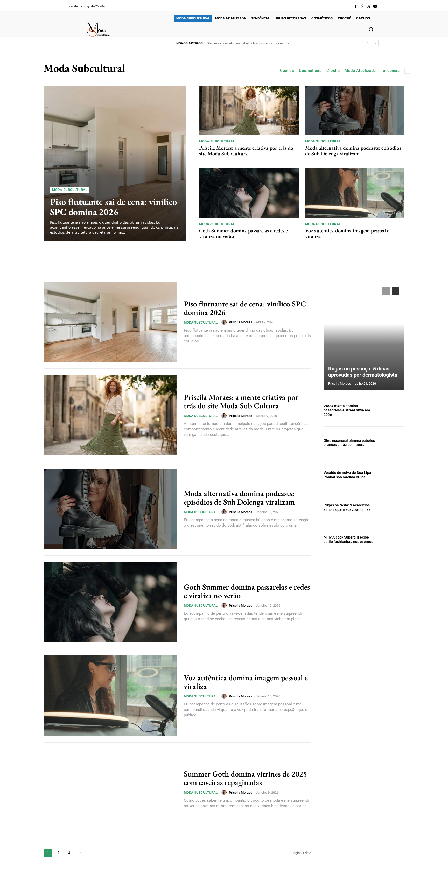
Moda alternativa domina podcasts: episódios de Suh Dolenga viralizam (353, 150)
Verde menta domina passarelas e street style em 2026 (347, 410)
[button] (371, 29)
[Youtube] (375, 6)
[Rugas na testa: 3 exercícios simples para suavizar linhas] (392, 507)
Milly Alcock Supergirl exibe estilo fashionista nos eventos (348, 539)
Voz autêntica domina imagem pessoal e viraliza (347, 233)
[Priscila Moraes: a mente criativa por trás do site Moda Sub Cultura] (249, 110)
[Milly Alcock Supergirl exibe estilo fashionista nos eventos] (392, 539)
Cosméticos (310, 70)
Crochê (333, 70)
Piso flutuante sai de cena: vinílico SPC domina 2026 (113, 207)
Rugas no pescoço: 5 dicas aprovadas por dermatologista (362, 372)
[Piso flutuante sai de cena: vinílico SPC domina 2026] (115, 163)
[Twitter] (369, 6)
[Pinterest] (362, 6)
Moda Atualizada (360, 70)
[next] (375, 43)
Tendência (390, 70)
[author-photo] (224, 322)
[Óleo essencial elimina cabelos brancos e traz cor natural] (392, 443)
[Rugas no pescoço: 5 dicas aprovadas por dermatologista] (364, 336)
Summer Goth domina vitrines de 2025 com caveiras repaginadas (245, 778)
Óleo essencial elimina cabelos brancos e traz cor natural (349, 442)
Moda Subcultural (69, 190)
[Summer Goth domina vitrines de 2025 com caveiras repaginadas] (110, 789)
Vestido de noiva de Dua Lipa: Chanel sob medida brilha (247, 43)
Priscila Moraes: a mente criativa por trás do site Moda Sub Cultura (246, 150)
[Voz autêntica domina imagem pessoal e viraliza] (355, 193)
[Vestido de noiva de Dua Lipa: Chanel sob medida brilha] (392, 475)
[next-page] (79, 853)
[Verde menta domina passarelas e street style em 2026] (392, 410)
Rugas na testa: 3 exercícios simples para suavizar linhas (347, 507)
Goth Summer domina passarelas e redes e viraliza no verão (243, 233)
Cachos (287, 70)
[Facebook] (355, 6)
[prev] (367, 43)
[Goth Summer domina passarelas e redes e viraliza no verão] (249, 193)
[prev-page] (386, 291)
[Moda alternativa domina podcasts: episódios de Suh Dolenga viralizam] (355, 110)
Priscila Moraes (240, 322)
